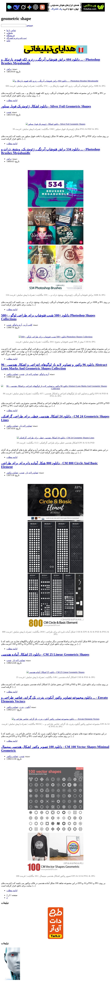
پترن (21, 707)
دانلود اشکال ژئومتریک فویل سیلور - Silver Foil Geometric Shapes (46, 106)
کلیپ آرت (27, 325)
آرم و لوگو (17, 325)
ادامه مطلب (11, 100)
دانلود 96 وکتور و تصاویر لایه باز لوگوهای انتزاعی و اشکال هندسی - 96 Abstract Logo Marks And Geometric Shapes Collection (54, 366)
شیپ (8, 112)
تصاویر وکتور (12, 374)
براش (9, 69)
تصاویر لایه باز (31, 374)
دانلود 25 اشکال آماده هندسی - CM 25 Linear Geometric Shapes (45, 654)
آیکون (27, 707)
